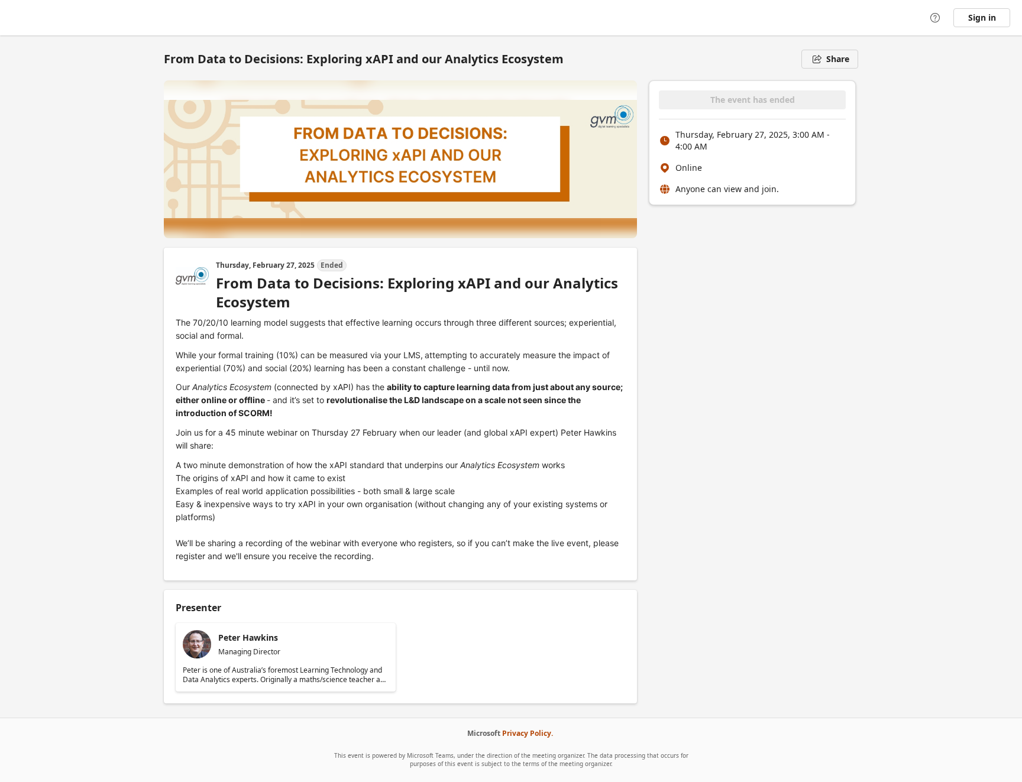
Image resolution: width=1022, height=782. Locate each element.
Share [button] (837, 58)
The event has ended (752, 99)
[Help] (935, 17)
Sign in (982, 17)
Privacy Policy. (527, 733)
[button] (286, 657)
